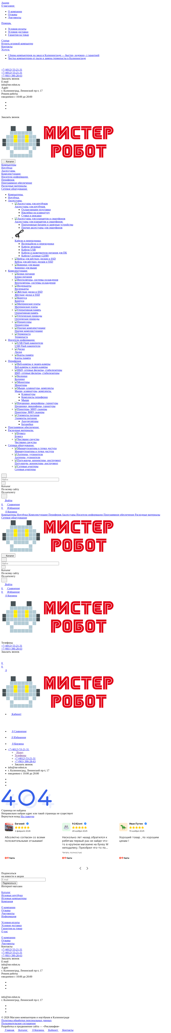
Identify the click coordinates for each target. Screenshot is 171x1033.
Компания (7, 901)
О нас (4, 931)
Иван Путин (136, 823)
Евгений (20, 823)
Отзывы (12, 14)
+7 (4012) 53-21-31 (11, 69)
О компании (15, 11)
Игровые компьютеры (14, 898)
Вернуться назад (10, 816)
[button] (80, 868)
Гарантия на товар (18, 34)
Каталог (6, 892)
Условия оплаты (17, 28)
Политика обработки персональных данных (26, 1020)
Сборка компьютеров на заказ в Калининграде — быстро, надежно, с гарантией (53, 55)
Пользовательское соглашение (18, 1023)
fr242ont (77, 823)
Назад (19, 752)
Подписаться (9, 883)
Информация (8, 916)
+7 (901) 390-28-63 (11, 75)
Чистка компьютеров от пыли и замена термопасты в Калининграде (47, 58)
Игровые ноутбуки (12, 895)
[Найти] (4, 496)
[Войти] (2, 659)
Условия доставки (18, 31)
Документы (14, 17)
